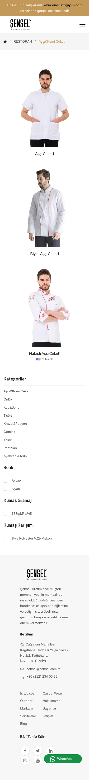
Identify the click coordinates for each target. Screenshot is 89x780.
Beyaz (16, 480)
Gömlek (9, 432)
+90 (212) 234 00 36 (42, 676)
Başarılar (49, 708)
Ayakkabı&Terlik (15, 456)
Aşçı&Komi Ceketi (17, 391)
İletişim (48, 716)
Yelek (8, 440)
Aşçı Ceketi (44, 153)
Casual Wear (52, 693)
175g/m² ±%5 (22, 513)
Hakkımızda (52, 701)
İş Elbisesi (27, 693)
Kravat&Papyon (15, 423)
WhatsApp (65, 758)
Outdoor (26, 701)
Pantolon (10, 448)
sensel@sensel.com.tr (43, 669)
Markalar (26, 708)
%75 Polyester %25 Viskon (32, 538)
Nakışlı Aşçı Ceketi (44, 353)
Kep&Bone (11, 407)
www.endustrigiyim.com (63, 5)
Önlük (8, 399)
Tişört (8, 415)
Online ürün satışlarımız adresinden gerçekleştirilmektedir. (44, 8)
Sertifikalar (28, 716)
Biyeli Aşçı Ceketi (44, 253)
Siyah (16, 488)
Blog (23, 723)
